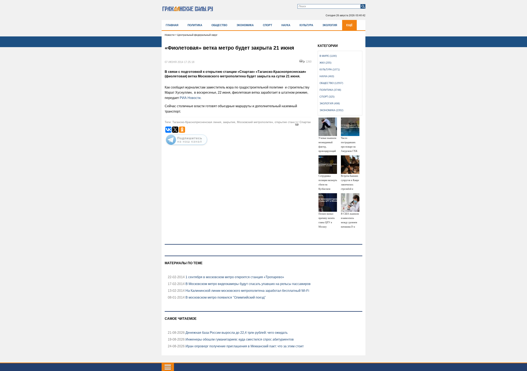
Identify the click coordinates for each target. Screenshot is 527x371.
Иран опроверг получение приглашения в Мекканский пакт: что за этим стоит (244, 346)
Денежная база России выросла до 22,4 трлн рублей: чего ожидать (236, 332)
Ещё (349, 25)
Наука (285, 25)
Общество (219, 25)
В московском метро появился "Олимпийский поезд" (225, 297)
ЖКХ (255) (325, 62)
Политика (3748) (330, 89)
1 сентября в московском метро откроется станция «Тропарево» (234, 277)
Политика (195, 25)
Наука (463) (326, 76)
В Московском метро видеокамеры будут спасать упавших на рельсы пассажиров (248, 284)
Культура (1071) (329, 69)
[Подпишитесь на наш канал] (186, 145)
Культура (306, 25)
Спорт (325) (327, 96)
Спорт (267, 25)
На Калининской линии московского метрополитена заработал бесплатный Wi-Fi (247, 290)
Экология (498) (329, 103)
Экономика (245, 25)
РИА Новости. (190, 98)
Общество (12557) (331, 83)
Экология (329, 25)
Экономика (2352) (331, 110)
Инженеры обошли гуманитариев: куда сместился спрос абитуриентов (239, 339)
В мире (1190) (328, 56)
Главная (172, 25)
